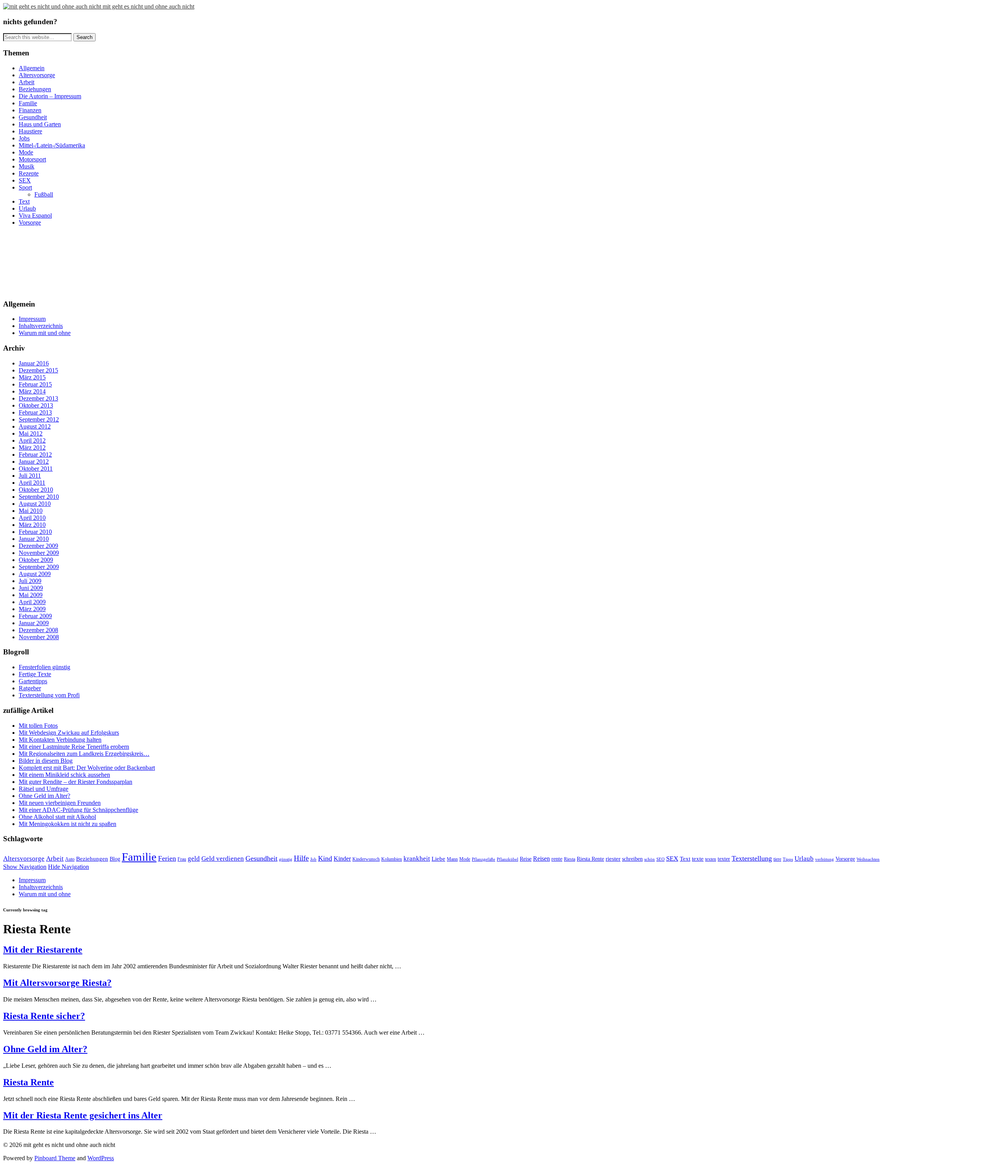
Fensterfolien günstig (44, 667)
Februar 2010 (35, 531)
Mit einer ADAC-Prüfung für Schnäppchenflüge (78, 809)
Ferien (167, 858)
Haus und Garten (40, 124)
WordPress (100, 1158)
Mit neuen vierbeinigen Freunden (60, 802)
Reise (525, 859)
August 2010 (35, 503)
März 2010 (32, 524)
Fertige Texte (35, 674)
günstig (285, 859)
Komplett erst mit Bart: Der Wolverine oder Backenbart (87, 767)
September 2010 (39, 496)
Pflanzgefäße (483, 859)
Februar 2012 (35, 454)
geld (194, 858)
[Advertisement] (38, 261)
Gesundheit (33, 117)
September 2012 (39, 419)
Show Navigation (24, 866)
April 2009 (32, 602)
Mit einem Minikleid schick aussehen (64, 774)
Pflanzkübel (507, 859)
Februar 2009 (35, 616)
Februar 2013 (35, 412)
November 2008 (39, 637)
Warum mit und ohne (45, 333)
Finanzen (30, 110)
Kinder (342, 858)
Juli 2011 (30, 475)
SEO (660, 859)
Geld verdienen (222, 858)
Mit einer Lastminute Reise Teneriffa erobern (74, 746)
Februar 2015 (35, 384)
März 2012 (32, 447)
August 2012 (35, 426)
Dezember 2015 (38, 370)
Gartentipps (33, 681)
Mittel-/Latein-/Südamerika (52, 145)
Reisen (541, 858)
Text (24, 201)
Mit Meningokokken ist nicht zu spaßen (67, 824)
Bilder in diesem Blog (46, 760)
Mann (452, 859)
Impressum (32, 318)
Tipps (788, 859)
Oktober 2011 (36, 468)
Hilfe (301, 858)
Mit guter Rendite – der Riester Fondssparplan (75, 781)
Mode (26, 152)
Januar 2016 (34, 363)
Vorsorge (30, 222)
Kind (325, 858)
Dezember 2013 (38, 398)
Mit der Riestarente (42, 950)
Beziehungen (35, 89)
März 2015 (32, 377)
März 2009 (32, 609)
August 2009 (35, 574)
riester (613, 858)
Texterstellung (752, 858)
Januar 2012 (34, 461)
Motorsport (32, 159)
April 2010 (32, 517)
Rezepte (29, 173)
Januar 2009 (34, 623)
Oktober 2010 (36, 489)
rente (556, 859)
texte (698, 859)
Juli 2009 (30, 581)
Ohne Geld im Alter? (44, 795)
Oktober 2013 (36, 405)
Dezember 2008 (38, 630)
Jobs (24, 138)
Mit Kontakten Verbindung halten (60, 739)
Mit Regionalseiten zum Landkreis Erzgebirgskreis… (84, 753)
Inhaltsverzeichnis (41, 326)
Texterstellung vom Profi (49, 695)
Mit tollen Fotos (38, 725)
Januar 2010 (34, 538)
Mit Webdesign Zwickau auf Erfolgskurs (69, 732)
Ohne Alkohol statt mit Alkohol (57, 817)
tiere (777, 859)
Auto (70, 859)
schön (649, 859)
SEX (25, 180)
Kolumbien (391, 859)
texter (724, 859)
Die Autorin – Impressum (50, 96)
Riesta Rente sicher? (44, 1016)
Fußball (43, 194)
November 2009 (39, 552)
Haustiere (30, 131)
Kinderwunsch (366, 859)
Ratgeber (30, 688)
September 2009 (39, 567)
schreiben (632, 859)
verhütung (824, 859)
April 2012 (32, 440)
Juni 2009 (31, 588)
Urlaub (27, 208)
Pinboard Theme (54, 1158)
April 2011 (32, 482)
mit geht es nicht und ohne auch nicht (148, 6)
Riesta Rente (590, 859)
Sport (25, 187)
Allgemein (31, 68)
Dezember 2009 (38, 545)
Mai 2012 (31, 433)
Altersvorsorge (37, 75)
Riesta (569, 859)
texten (710, 859)
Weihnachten (868, 859)
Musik (26, 166)
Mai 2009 (31, 595)
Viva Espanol (35, 215)
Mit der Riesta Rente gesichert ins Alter (82, 1115)
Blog (115, 859)
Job (313, 859)
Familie (28, 103)
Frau (182, 859)
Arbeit (26, 82)
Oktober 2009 (36, 560)
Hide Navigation (68, 866)
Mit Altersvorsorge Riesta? (57, 983)
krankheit (417, 858)
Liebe (438, 858)
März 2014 (32, 391)
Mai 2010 (31, 510)
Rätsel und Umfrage (43, 788)
